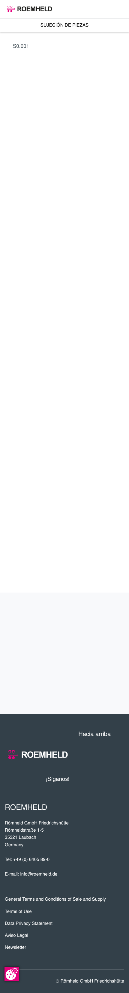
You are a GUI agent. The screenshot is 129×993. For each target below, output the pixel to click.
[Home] (29, 9)
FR (52, 267)
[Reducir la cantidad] (91, 401)
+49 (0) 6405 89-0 (31, 859)
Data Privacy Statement (28, 923)
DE (24, 267)
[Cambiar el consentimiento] (11, 974)
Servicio (106, 653)
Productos (100, 614)
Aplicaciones (96, 633)
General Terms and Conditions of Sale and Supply (55, 899)
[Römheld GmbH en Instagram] (119, 778)
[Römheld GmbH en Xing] (108, 778)
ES (10, 267)
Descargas (100, 693)
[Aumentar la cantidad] (120, 401)
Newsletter (15, 947)
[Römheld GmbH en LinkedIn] (96, 778)
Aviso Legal (16, 935)
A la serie (79, 356)
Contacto (103, 673)
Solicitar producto (79, 417)
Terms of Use (18, 911)
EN (38, 267)
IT (65, 267)
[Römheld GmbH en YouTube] (83, 778)
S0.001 (21, 45)
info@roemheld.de (38, 874)
